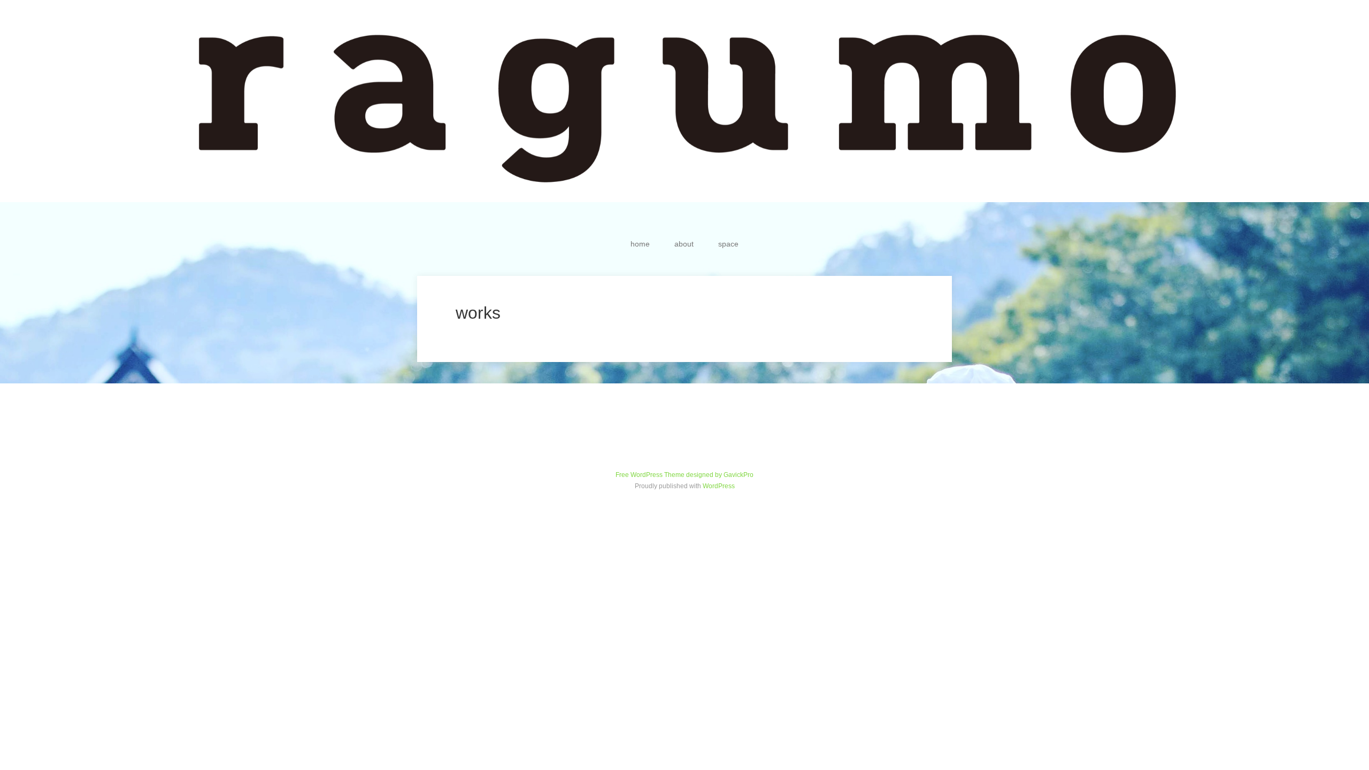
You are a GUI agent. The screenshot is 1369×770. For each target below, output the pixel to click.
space (728, 244)
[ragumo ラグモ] (684, 101)
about (684, 244)
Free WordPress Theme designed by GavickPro (684, 475)
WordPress (719, 486)
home (640, 244)
